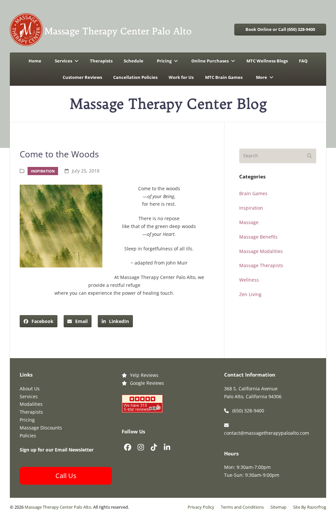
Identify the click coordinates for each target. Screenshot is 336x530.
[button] (38, 321)
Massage (249, 222)
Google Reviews (147, 383)
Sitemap (278, 507)
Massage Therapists (261, 265)
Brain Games (253, 193)
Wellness (249, 280)
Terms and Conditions (242, 507)
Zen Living (250, 294)
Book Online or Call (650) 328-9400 (280, 29)
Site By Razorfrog (309, 507)
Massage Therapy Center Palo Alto (58, 507)
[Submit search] (309, 156)
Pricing (27, 420)
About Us (30, 388)
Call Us (65, 475)
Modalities (31, 404)
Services (29, 396)
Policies (28, 435)
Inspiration (43, 171)
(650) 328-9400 (248, 410)
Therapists (31, 412)
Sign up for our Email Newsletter (57, 450)
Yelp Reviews (144, 375)
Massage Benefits (258, 237)
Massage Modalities (261, 251)
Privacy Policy (201, 507)
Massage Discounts (41, 428)
